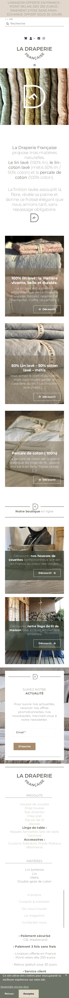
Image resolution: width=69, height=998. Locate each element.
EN (7, 19)
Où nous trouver (34, 909)
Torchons (34, 835)
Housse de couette (34, 804)
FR (11, 19)
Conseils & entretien (34, 902)
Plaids (43, 843)
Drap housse (34, 808)
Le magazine (34, 915)
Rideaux (55, 843)
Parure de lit (34, 820)
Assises (34, 824)
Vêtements (34, 847)
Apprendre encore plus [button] (15, 986)
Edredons (30, 843)
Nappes (16, 832)
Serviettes (30, 832)
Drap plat (34, 816)
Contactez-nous (34, 922)
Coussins (15, 843)
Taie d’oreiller (34, 812)
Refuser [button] (9, 993)
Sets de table (49, 832)
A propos (34, 895)
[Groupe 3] (34, 48)
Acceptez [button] (28, 993)
